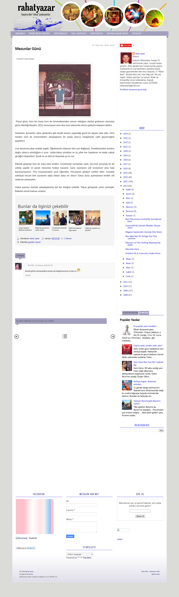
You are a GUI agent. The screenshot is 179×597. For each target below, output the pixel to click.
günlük (31, 242)
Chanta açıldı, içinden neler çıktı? (148, 346)
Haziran (129, 216)
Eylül (128, 203)
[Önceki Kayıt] (113, 338)
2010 (125, 286)
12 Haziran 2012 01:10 (44, 265)
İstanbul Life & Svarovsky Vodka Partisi (142, 253)
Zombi (31, 265)
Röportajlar (60, 34)
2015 (125, 173)
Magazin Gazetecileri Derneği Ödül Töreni (143, 232)
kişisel (38, 242)
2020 (125, 151)
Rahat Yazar (29, 571)
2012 (125, 186)
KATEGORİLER (96, 34)
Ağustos (129, 207)
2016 (125, 169)
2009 (125, 291)
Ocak (128, 276)
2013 (125, 182)
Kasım (128, 194)
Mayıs (128, 259)
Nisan (128, 263)
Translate (87, 558)
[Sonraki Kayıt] (16, 338)
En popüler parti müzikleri (145, 326)
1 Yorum (68, 239)
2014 (125, 177)
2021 (125, 147)
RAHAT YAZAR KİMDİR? (39, 34)
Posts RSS (144, 571)
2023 (125, 138)
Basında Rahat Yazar (117, 34)
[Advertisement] (141, 454)
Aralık (128, 190)
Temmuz (129, 211)
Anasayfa (20, 34)
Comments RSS (154, 571)
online (120, 539)
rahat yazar (35, 239)
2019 (125, 156)
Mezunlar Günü (132, 249)
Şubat (128, 272)
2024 (125, 134)
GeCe (31, 574)
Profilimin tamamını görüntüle (133, 90)
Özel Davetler (78, 34)
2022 (125, 142)
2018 (125, 160)
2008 (125, 295)
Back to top (155, 574)
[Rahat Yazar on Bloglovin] (26, 549)
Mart (128, 268)
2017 (125, 164)
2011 (125, 282)
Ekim (128, 198)
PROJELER (136, 34)
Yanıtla (27, 275)
